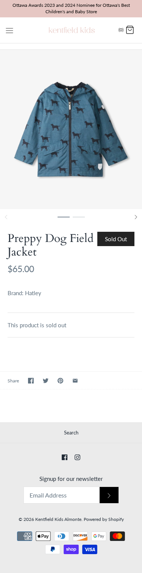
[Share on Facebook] (31, 381)
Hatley (33, 293)
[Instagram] (77, 457)
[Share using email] (75, 381)
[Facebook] (64, 457)
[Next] (136, 217)
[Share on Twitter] (45, 381)
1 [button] (63, 220)
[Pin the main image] (60, 381)
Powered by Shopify (104, 519)
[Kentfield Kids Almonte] (71, 30)
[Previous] (6, 217)
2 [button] (79, 220)
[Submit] (109, 495)
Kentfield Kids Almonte (58, 519)
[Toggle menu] (9, 29)
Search (71, 433)
